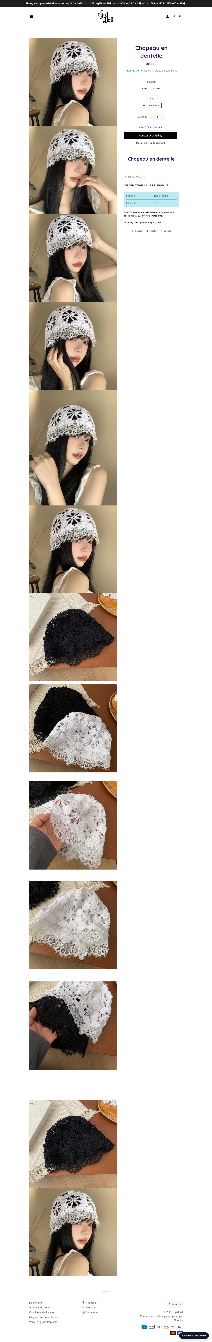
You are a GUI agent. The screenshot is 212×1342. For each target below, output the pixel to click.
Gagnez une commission (43, 1317)
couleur (151, 81)
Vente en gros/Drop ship (43, 1322)
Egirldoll (178, 1312)
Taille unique (151, 105)
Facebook (91, 1302)
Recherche (35, 1302)
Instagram (91, 1312)
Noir (144, 89)
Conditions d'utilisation (42, 1312)
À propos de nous (39, 1307)
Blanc (157, 89)
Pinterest (90, 1307)
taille (151, 98)
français (173, 1304)
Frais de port (133, 70)
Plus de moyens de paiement (150, 143)
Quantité (142, 116)
